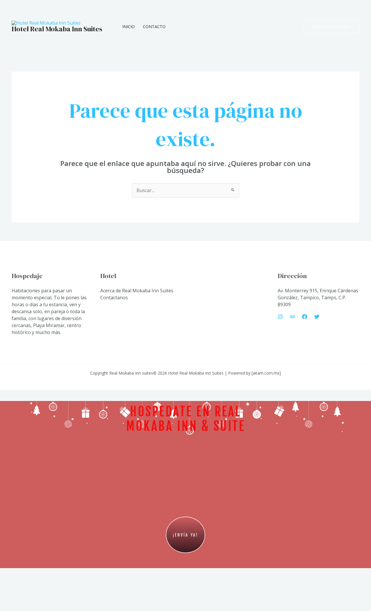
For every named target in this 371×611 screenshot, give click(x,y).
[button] (331, 26)
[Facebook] (304, 316)
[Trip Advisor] (292, 316)
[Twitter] (316, 316)
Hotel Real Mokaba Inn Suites (57, 29)
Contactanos (114, 297)
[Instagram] (280, 316)
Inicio (128, 26)
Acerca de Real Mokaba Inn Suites (136, 290)
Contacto (154, 26)
